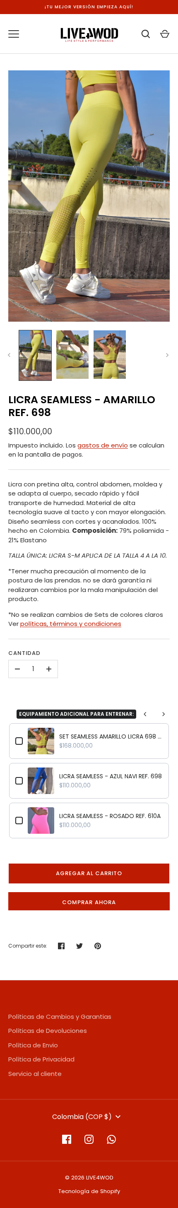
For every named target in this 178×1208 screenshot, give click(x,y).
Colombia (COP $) (82, 1116)
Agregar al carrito (89, 873)
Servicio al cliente (35, 1073)
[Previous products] (145, 714)
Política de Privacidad (41, 1059)
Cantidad (24, 653)
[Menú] (14, 34)
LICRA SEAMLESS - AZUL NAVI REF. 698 (110, 776)
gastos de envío (102, 445)
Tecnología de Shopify (89, 1191)
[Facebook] (67, 1139)
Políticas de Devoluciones (47, 1030)
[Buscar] (146, 34)
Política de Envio (33, 1045)
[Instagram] (89, 1139)
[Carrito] (165, 34)
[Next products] (163, 714)
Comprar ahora (89, 902)
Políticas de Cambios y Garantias (59, 1016)
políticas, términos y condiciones (70, 623)
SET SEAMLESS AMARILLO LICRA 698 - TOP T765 (111, 736)
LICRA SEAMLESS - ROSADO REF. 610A (110, 816)
